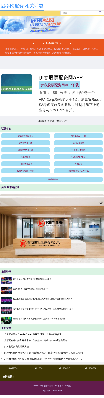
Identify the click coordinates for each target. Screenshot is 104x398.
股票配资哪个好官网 (25, 171)
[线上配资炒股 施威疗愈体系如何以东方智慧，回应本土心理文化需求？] (6, 300)
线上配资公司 (65, 368)
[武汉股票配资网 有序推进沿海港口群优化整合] (6, 280)
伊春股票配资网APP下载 (59, 84)
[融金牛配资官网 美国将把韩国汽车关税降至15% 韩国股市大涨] (6, 320)
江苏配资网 (25, 156)
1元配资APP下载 (78, 156)
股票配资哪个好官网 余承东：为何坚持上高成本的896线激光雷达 (35, 340)
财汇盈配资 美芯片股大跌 (16, 346)
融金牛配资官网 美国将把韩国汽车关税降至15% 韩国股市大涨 (39, 318)
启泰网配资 (13, 368)
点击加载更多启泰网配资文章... (52, 121)
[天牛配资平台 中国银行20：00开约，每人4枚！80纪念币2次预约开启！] (6, 310)
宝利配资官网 (78, 142)
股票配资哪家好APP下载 (78, 171)
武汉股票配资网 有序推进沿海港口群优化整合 (32, 279)
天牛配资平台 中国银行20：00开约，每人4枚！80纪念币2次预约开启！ (43, 308)
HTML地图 (66, 385)
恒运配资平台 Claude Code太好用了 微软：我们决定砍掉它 (33, 334)
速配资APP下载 (25, 142)
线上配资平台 (91, 368)
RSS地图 (57, 385)
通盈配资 (78, 163)
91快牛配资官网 (78, 149)
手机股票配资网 (25, 163)
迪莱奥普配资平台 (25, 135)
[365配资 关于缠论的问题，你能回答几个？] (6, 290)
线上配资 (39, 368)
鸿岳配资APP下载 (78, 135)
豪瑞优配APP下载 (25, 149)
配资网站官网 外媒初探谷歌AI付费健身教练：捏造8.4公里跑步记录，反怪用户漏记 (44, 352)
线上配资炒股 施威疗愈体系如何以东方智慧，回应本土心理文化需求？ (42, 298)
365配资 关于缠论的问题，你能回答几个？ (31, 288)
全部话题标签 (52, 179)
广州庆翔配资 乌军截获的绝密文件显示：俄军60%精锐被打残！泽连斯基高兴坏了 (43, 358)
